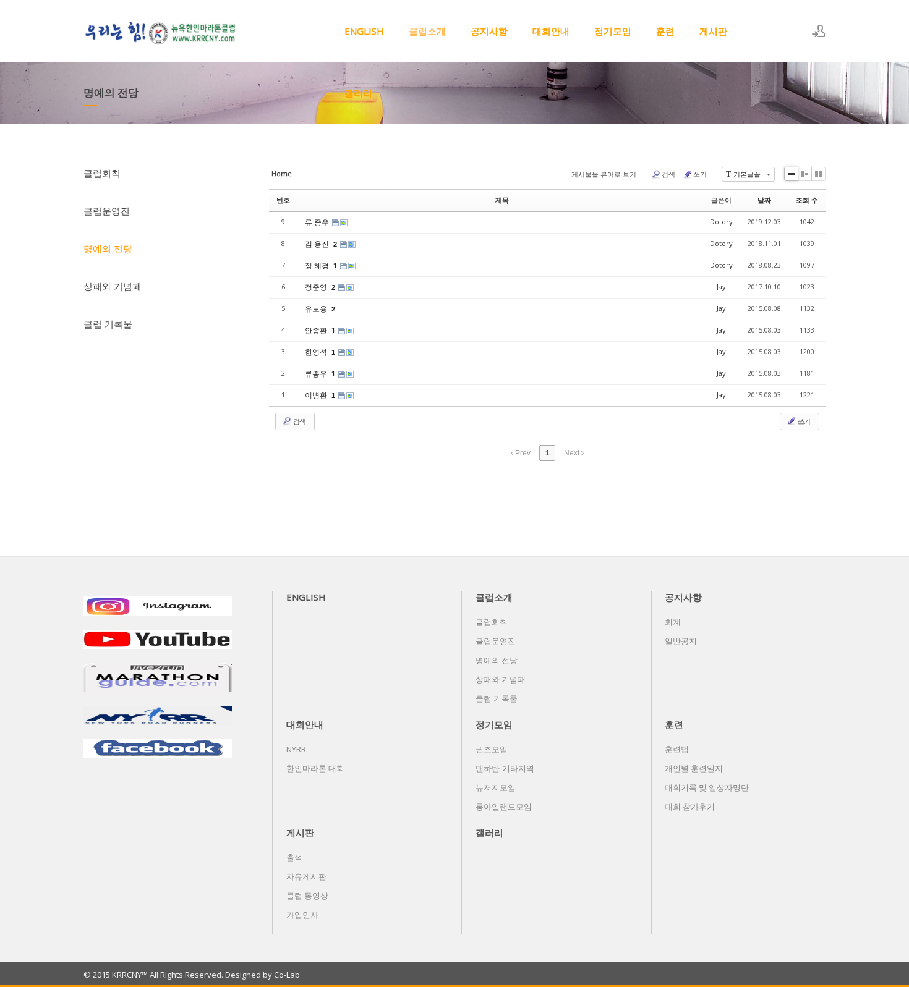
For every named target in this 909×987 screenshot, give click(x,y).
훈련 (665, 31)
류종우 (317, 373)
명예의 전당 (107, 248)
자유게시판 (306, 876)
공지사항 (489, 31)
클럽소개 (427, 31)
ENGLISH (364, 31)
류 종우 (318, 222)
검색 (668, 174)
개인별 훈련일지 (694, 768)
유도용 (317, 308)
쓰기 (700, 174)
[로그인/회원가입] (819, 31)
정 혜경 (318, 265)
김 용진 (318, 244)
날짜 (764, 200)
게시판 (713, 31)
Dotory (721, 221)
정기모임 (612, 31)
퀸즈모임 (492, 749)
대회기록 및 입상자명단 (707, 787)
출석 (294, 857)
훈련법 (677, 749)
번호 (283, 200)
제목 (502, 200)
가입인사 (302, 914)
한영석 (317, 352)
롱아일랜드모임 (504, 806)
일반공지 (681, 640)
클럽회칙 (102, 173)
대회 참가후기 (690, 806)
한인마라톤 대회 (315, 768)
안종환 (317, 330)
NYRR (296, 749)
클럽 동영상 (307, 895)
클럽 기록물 (107, 324)
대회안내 (551, 31)
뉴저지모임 (496, 787)
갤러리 (358, 93)
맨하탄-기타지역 (505, 768)
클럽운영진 (106, 211)
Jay (721, 286)
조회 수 (807, 200)
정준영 (317, 287)
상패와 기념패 (112, 286)
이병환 (317, 395)
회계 (673, 621)
